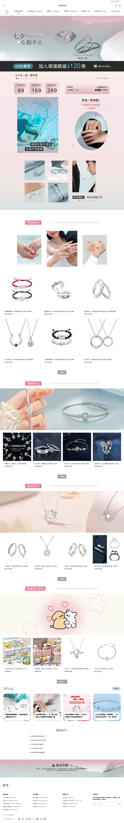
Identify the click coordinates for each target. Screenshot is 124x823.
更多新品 (62, 579)
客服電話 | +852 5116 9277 (69, 806)
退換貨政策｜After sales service (10, 809)
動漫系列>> (62, 682)
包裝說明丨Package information (10, 800)
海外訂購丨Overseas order (39, 806)
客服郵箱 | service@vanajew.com (70, 803)
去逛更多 (62, 372)
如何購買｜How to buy (68, 797)
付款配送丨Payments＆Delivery (40, 800)
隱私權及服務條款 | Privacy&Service (11, 806)
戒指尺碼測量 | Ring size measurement (12, 803)
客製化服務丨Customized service (40, 797)
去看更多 (116, 688)
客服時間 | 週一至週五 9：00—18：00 (72, 800)
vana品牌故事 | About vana (9, 797)
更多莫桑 (62, 476)
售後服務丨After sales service (40, 803)
